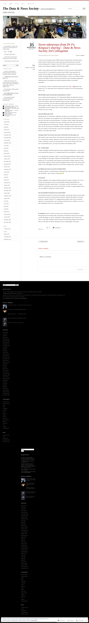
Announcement (6, 401)
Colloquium (52, 55)
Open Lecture (6, 419)
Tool (4, 424)
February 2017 (7, 182)
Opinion (4, 421)
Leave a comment (80, 55)
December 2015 (7, 219)
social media (32, 67)
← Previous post (43, 241)
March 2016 (6, 211)
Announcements (6, 403)
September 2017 (7, 169)
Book (4, 406)
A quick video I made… (10, 106)
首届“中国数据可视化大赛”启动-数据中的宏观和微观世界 (15, 298)
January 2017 (7, 185)
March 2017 (6, 179)
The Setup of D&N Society (9, 54)
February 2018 (7, 156)
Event (10, 3)
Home (5, 3)
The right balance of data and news (11, 61)
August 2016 (6, 198)
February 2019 (7, 132)
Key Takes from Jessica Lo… (10, 115)
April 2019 (6, 127)
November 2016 (7, 190)
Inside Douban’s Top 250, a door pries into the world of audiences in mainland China (10, 48)
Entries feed (6, 234)
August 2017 (6, 172)
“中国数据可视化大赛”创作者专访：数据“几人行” (13, 293)
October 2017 (7, 166)
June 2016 (6, 203)
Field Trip (5, 413)
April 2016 (6, 209)
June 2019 (6, 124)
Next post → (81, 241)
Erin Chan (7, 108)
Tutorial (4, 426)
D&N (74, 86)
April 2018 (6, 150)
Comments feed (7, 236)
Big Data (27, 67)
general (4, 416)
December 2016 (7, 187)
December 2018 (7, 135)
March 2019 (6, 129)
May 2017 (6, 174)
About (23, 3)
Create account (7, 228)
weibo (34, 69)
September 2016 (7, 195)
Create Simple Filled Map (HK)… (20, 309)
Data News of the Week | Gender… (11, 113)
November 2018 (7, 137)
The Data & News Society (21, 8)
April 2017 (6, 177)
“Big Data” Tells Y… (23, 313)
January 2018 (7, 158)
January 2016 (7, 216)
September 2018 (7, 142)
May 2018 (6, 148)
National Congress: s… (10, 110)
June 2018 (6, 145)
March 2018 (6, 153)
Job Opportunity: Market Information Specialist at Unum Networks (8, 99)
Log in (5, 231)
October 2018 (7, 140)
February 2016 (7, 214)
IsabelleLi (45, 55)
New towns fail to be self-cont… (11, 107)
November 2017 (7, 164)
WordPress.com (7, 239)
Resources (5, 423)
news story (5, 418)
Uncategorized (6, 428)
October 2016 (7, 193)
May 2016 (6, 206)
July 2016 (6, 201)
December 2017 (7, 161)
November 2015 (7, 222)
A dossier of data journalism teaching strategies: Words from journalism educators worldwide (9, 73)
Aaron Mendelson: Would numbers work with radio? (13, 296)
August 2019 (6, 121)
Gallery (4, 415)
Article (17, 3)
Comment (80, 269)
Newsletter (30, 3)
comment (5, 410)
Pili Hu (6, 112)
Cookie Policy (34, 620)
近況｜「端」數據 (8, 51)
